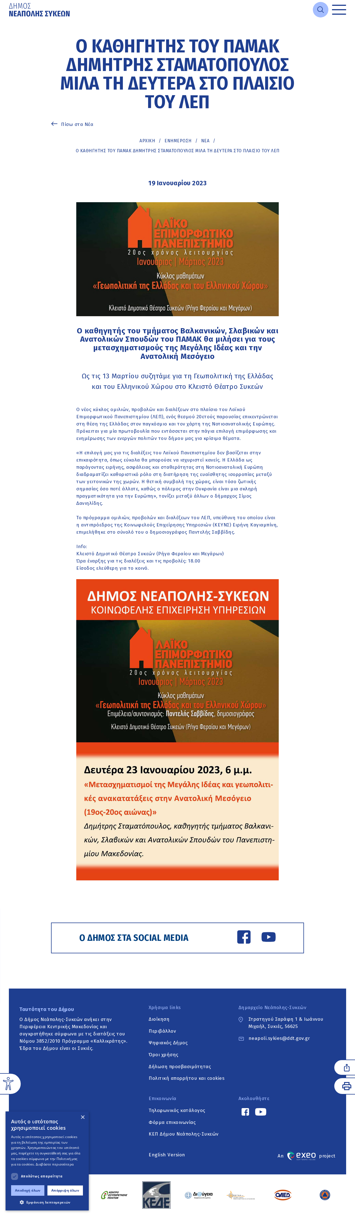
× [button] (82, 1117)
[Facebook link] (244, 938)
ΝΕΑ (205, 140)
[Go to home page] (40, 10)
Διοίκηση (159, 1019)
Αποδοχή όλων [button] (27, 1190)
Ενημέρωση (178, 140)
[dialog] (47, 1160)
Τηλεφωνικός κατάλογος (177, 1110)
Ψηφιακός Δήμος (168, 1043)
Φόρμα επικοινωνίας (172, 1122)
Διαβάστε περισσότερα (55, 1164)
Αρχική (147, 140)
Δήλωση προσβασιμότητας (180, 1067)
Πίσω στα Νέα (77, 124)
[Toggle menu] (339, 10)
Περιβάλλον (162, 1031)
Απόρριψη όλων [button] (65, 1190)
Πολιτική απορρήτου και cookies (186, 1078)
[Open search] (320, 9)
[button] (47, 1202)
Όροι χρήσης (163, 1055)
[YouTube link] (269, 938)
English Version (167, 1155)
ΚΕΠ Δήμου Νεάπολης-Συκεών (184, 1134)
